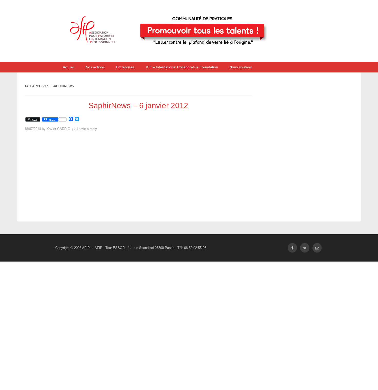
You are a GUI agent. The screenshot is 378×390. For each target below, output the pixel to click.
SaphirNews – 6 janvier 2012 (138, 105)
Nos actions (95, 67)
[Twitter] (304, 248)
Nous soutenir (240, 67)
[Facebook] (292, 248)
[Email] (317, 248)
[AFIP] (177, 55)
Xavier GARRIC (58, 129)
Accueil (68, 67)
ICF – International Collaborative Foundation (182, 67)
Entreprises (125, 67)
